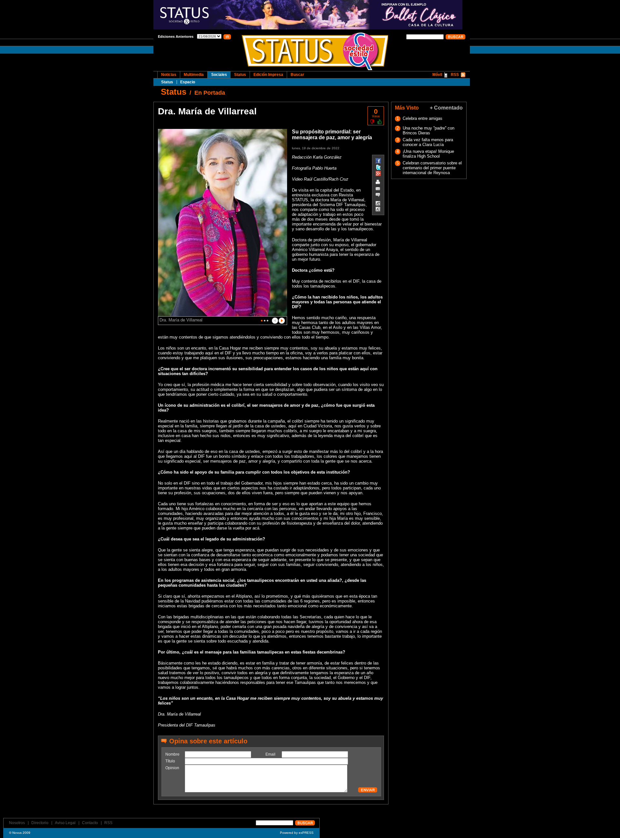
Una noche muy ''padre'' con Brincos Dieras (428, 130)
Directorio (39, 823)
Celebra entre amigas (422, 118)
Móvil (437, 74)
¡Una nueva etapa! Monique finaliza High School (428, 154)
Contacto (90, 823)
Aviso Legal (65, 823)
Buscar (297, 74)
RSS (455, 74)
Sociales (219, 74)
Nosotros (17, 823)
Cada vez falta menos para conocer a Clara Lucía (428, 142)
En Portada (209, 92)
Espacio (187, 82)
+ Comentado (446, 107)
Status (167, 82)
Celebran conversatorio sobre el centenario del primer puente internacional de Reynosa (432, 168)
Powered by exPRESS (297, 832)
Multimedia (194, 74)
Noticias (168, 74)
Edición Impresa (268, 74)
